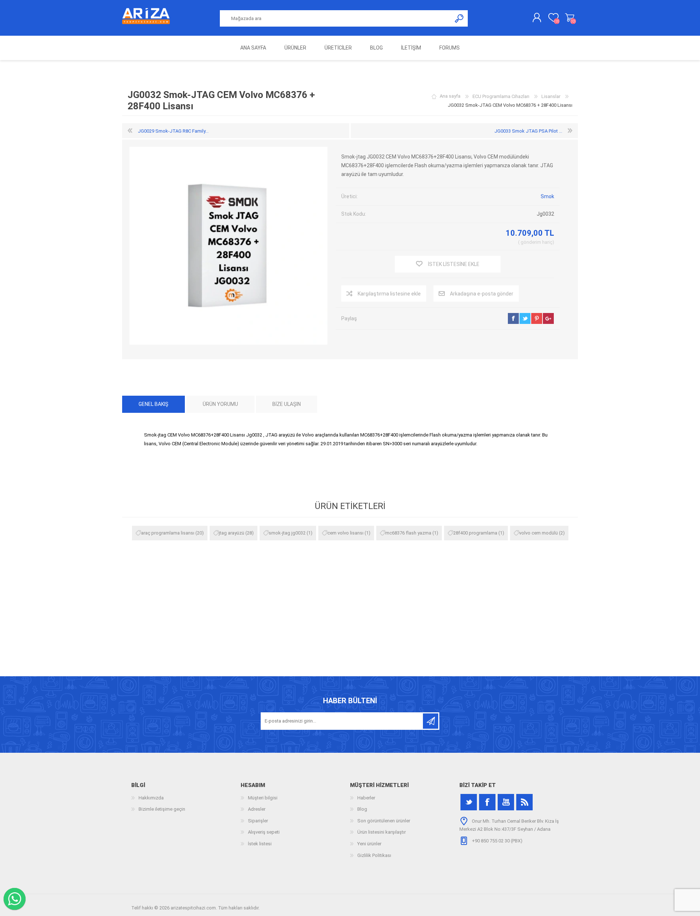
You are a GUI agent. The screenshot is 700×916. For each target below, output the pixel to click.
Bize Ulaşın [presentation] (286, 404)
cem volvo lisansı (345, 533)
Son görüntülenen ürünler (383, 820)
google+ (548, 318)
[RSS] (524, 802)
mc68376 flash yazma (408, 533)
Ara (459, 18)
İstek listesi (260, 843)
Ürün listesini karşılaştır (381, 832)
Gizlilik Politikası (374, 855)
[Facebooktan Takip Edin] (487, 802)
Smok (547, 196)
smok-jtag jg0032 (287, 533)
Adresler (256, 809)
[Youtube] (506, 802)
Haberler (366, 797)
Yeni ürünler (369, 843)
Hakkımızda (151, 797)
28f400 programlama (475, 533)
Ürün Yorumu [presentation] (220, 404)
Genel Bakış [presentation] (153, 404)
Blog (362, 809)
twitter (525, 318)
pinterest (536, 318)
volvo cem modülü (538, 533)
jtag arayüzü (231, 533)
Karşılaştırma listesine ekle (389, 294)
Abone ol (430, 721)
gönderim (531, 242)
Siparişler (258, 820)
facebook (513, 318)
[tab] (153, 404)
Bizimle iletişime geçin (162, 809)
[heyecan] (468, 802)
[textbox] (335, 18)
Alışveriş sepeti (569, 18)
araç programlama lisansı (167, 533)
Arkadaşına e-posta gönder (481, 294)
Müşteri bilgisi (262, 797)
